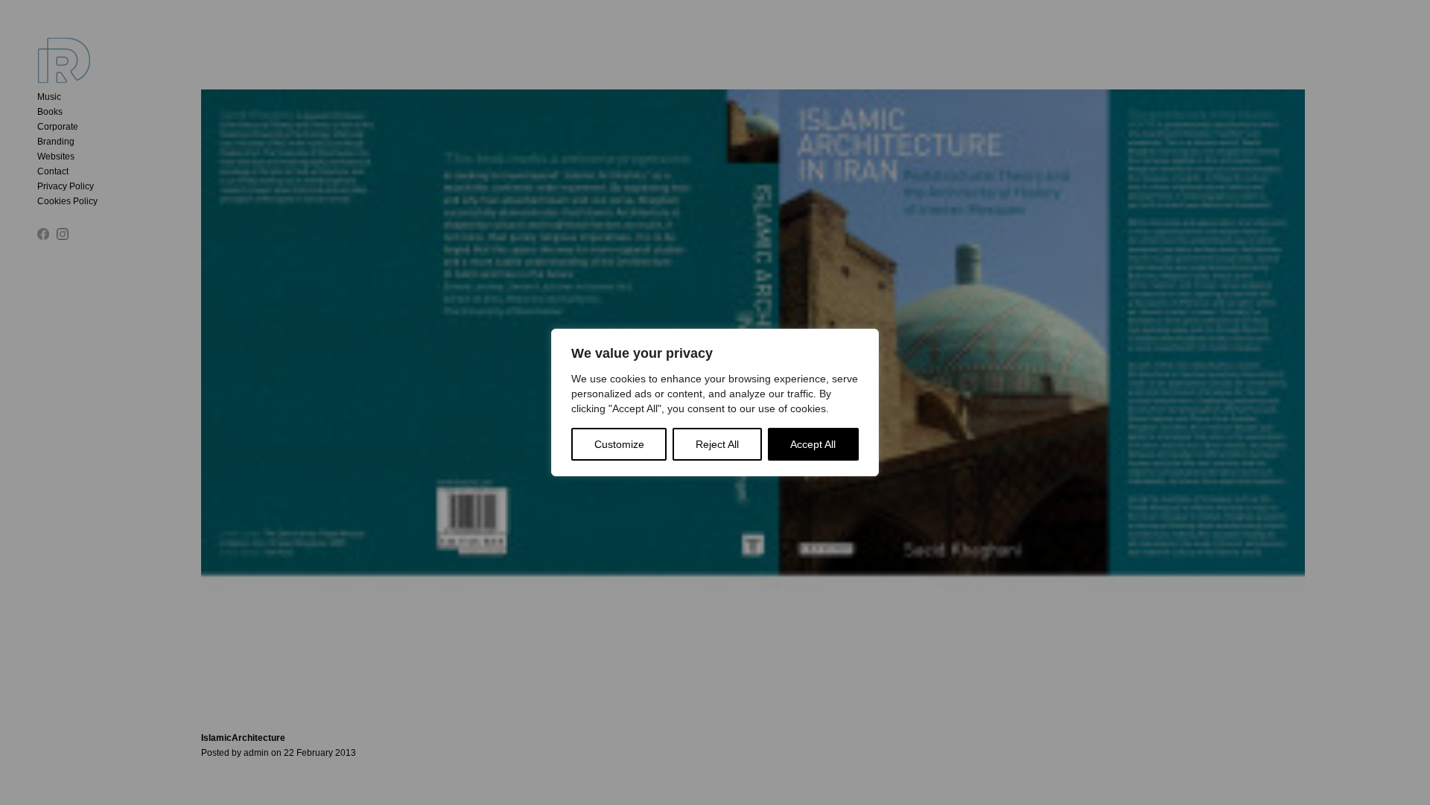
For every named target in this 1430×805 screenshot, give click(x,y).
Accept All (813, 444)
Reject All (717, 444)
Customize (619, 444)
